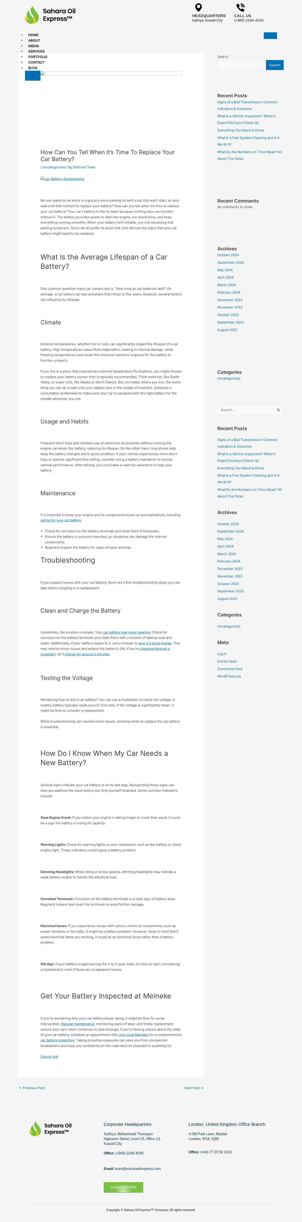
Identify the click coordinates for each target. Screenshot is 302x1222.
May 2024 (225, 270)
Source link (49, 1056)
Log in (222, 654)
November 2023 (230, 307)
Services (36, 51)
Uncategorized (53, 167)
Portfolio (38, 57)
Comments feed (229, 669)
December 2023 (230, 300)
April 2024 (225, 277)
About (34, 40)
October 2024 (228, 255)
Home (33, 35)
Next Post (194, 1088)
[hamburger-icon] (270, 35)
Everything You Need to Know (240, 130)
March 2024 (226, 285)
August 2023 (227, 330)
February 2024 (228, 292)
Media (33, 46)
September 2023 (230, 322)
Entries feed (226, 661)
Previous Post (32, 1088)
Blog (32, 68)
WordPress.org (229, 676)
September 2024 (230, 262)
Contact (36, 62)
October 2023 (228, 315)
